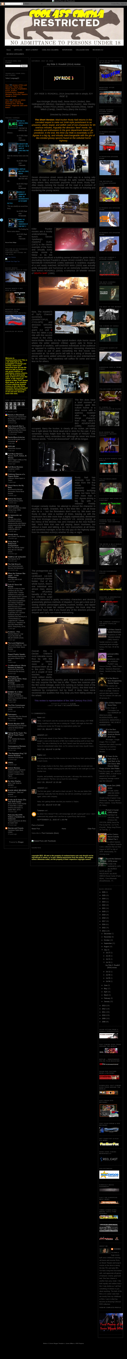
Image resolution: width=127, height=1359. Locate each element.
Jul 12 (108, 972)
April (106, 992)
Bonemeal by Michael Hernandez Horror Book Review (16, 491)
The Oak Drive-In (14, 564)
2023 (104, 902)
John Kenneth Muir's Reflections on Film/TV (17, 427)
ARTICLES (18, 50)
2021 (104, 908)
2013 (104, 1006)
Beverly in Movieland (16, 415)
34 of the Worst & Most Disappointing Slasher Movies (113, 680)
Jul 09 (108, 975)
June (106, 985)
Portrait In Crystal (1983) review (22, 123)
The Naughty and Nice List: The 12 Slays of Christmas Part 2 (23, 148)
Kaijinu (39, 755)
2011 (104, 1012)
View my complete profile (110, 1307)
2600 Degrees (80, 1343)
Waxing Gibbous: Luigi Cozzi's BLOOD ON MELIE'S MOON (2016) (15, 636)
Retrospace (12, 714)
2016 (104, 924)
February (107, 998)
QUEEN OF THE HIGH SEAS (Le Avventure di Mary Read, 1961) (17, 698)
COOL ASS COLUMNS (50, 50)
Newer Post (36, 829)
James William (70, 1343)
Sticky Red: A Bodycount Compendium (13, 544)
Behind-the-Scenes (14, 448)
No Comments (22, 188)
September (108, 943)
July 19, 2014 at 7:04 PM (48, 729)
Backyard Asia (13, 506)
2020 (104, 911)
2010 (104, 1015)
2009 (104, 1018)
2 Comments (22, 140)
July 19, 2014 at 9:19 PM (48, 749)
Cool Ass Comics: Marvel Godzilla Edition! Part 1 (112, 836)
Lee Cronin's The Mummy (16, 536)
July (105, 950)
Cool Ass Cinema (10, 257)
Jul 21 (108, 959)
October (107, 940)
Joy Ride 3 (58, 705)
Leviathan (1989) (13, 469)
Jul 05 (108, 978)
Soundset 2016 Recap (15, 757)
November (108, 937)
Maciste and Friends (15, 828)
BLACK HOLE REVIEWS (17, 790)
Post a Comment (38, 825)
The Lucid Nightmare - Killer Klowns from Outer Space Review (17, 647)
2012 (104, 1009)
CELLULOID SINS (82, 50)
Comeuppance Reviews (17, 746)
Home (8, 50)
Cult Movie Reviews (15, 467)
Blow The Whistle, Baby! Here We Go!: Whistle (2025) (16, 550)
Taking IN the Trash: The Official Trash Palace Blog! (17, 735)
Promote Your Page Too (12, 261)
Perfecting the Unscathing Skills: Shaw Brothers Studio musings (17, 680)
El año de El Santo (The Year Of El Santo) (17, 801)
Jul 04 (108, 981)
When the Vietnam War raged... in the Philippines (16, 575)
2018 (104, 918)
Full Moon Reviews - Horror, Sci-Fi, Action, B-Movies (17, 456)
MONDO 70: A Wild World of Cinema (15, 693)
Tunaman (40, 810)
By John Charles (14, 781)
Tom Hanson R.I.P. (14, 559)
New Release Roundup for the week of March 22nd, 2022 (17, 658)
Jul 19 (108, 962)
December (108, 934)
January (107, 1001)
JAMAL (10, 763)
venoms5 (40, 735)
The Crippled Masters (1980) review (23, 171)
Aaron (39, 717)
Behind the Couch (15, 499)
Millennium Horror (71, 705)
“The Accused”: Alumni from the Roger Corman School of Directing (17, 419)
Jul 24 (108, 956)
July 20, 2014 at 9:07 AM (48, 805)
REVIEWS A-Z (98, 50)
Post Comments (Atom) (50, 833)
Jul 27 (108, 953)
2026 (104, 892)
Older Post (91, 829)
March (106, 995)
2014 (104, 931)
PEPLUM (11, 446)
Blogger (20, 842)
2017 (104, 921)
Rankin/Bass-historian (16, 437)
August (107, 946)
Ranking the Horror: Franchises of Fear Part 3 (22, 222)
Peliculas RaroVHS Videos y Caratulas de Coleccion (16, 817)
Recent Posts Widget (10, 242)
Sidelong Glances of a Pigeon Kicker (16, 475)
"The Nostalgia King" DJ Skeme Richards (17, 754)
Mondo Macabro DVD (16, 724)
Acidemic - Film (14, 632)
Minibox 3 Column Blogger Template (53, 1343)
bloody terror (13, 534)
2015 (104, 928)
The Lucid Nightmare (16, 643)
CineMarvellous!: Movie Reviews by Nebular (17, 666)
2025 (104, 895)
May (106, 988)
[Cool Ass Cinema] (6, 259)
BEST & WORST (32, 50)
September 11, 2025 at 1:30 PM (52, 820)
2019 (104, 915)
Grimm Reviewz (14, 768)
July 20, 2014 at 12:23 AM (49, 782)
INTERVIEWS (67, 50)
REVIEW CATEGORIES (15, 54)
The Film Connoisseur (16, 705)
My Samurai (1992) (14, 748)
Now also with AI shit (15, 579)
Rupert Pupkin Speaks (16, 654)
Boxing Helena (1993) (15, 501)
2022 (104, 905)
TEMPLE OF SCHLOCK (17, 557)
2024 (104, 899)
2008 (104, 1022)
